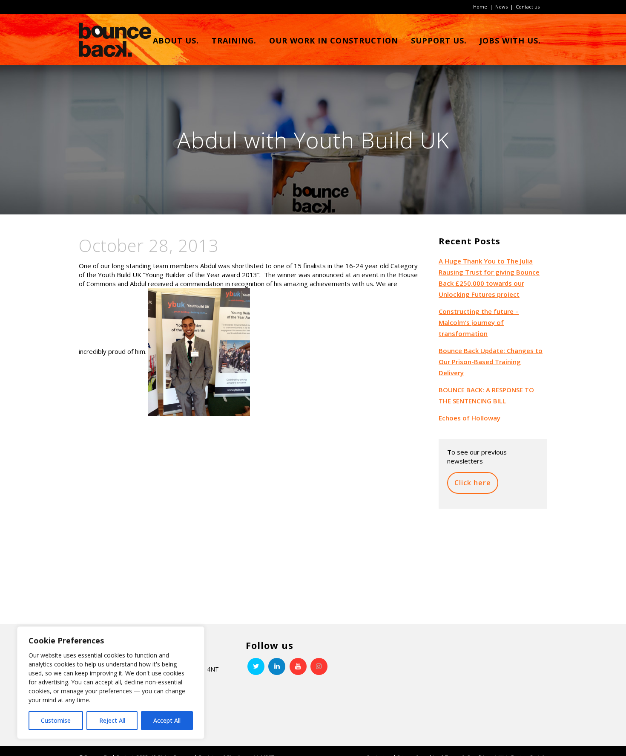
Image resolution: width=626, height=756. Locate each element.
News (501, 6)
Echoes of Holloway (469, 418)
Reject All (112, 720)
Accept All (167, 720)
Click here (472, 482)
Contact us (528, 6)
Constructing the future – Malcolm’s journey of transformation (479, 322)
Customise (56, 720)
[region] (110, 682)
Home (480, 6)
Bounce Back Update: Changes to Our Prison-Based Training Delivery (491, 361)
